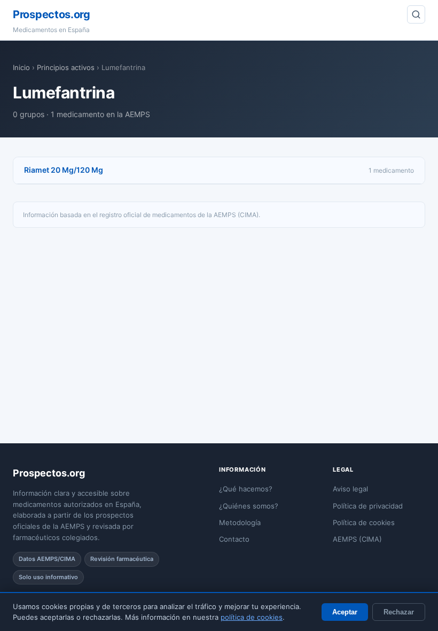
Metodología (240, 522)
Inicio (21, 67)
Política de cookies (364, 522)
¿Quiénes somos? (248, 506)
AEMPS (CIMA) (357, 539)
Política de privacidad (368, 506)
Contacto (234, 539)
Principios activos (66, 67)
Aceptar (344, 612)
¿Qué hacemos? (245, 488)
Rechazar (399, 612)
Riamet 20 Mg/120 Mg (63, 169)
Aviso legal (350, 488)
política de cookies (252, 617)
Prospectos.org (51, 14)
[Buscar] (416, 14)
